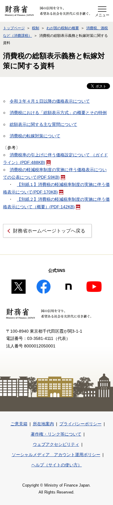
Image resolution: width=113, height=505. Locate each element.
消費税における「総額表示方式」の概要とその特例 (58, 112)
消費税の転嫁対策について (35, 135)
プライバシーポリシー (80, 423)
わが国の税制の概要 (62, 28)
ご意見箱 (19, 423)
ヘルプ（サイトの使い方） (56, 464)
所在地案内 (43, 423)
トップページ (14, 28)
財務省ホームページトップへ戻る (49, 230)
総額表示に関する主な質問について (43, 124)
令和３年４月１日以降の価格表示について (50, 101)
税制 (35, 28)
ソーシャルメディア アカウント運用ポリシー (56, 454)
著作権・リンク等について (56, 434)
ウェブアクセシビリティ (56, 444)
